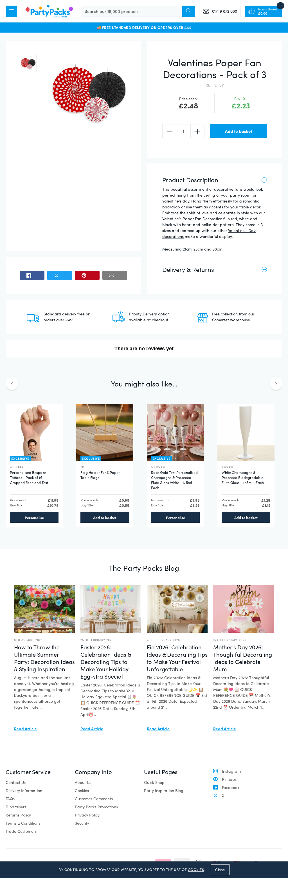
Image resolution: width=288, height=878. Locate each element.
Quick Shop (154, 782)
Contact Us (16, 782)
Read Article (25, 728)
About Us (83, 782)
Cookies (82, 790)
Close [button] (220, 869)
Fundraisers (16, 806)
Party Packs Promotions (96, 806)
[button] (28, 63)
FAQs (10, 798)
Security (82, 823)
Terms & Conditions (23, 823)
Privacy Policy (87, 815)
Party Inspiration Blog (163, 790)
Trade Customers (21, 831)
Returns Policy (18, 815)
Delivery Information (24, 790)
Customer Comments (94, 798)
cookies (196, 869)
